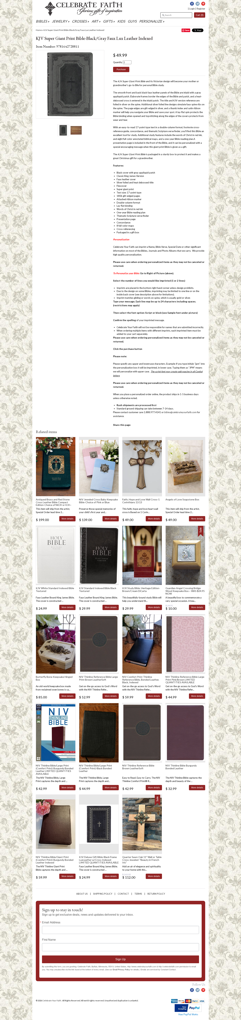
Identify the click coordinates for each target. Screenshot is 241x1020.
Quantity (117, 62)
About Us (82, 893)
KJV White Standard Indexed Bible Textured (55, 589)
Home (39, 30)
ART (95, 21)
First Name (49, 939)
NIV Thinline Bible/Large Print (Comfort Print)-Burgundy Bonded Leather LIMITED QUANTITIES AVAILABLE (54, 769)
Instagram (198, 4)
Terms (138, 893)
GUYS (132, 21)
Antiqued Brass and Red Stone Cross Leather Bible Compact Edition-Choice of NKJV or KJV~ (53, 502)
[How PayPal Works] (188, 1011)
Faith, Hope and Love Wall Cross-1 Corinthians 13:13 (141, 501)
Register (201, 8)
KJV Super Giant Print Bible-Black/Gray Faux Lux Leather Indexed (74, 30)
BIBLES (41, 21)
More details (67, 518)
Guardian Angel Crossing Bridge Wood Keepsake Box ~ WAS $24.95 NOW (185, 591)
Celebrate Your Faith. (52, 1000)
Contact (123, 893)
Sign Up (120, 959)
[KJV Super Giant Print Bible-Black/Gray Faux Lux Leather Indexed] (63, 130)
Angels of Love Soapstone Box (182, 499)
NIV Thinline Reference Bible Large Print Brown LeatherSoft (98, 678)
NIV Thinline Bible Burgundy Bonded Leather (181, 767)
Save (187, 30)
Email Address (51, 922)
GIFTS (107, 21)
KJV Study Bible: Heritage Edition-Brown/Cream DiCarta (141, 589)
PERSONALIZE (151, 21)
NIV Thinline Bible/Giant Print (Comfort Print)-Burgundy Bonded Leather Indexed (54, 859)
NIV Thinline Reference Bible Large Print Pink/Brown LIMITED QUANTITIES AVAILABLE (184, 679)
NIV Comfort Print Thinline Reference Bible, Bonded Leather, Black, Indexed (140, 679)
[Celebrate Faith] (84, 15)
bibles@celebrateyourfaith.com (180, 412)
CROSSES (79, 21)
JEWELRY (59, 21)
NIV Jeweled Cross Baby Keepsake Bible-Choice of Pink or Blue (98, 501)
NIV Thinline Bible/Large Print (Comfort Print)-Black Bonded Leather (95, 768)
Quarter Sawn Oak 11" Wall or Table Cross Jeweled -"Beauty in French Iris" (142, 859)
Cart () (199, 15)
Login (192, 8)
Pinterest (203, 4)
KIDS (121, 21)
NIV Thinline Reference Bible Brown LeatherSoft (138, 767)
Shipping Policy (102, 893)
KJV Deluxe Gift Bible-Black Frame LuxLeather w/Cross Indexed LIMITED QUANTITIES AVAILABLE (99, 859)
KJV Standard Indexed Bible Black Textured (97, 589)
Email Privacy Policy (121, 969)
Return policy (156, 893)
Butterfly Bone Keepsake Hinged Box (54, 678)
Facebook (192, 4)
